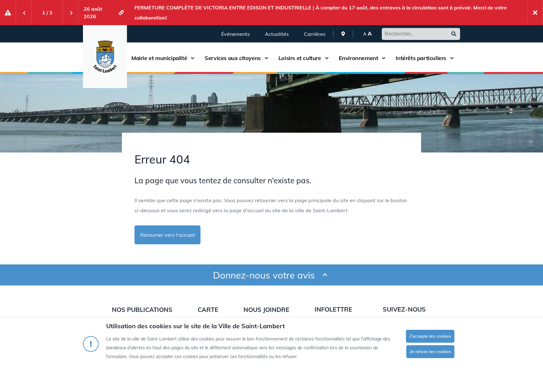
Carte (208, 309)
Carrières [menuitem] (315, 34)
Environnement (358, 58)
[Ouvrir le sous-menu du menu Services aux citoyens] (266, 58)
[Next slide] (71, 12)
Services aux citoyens (233, 58)
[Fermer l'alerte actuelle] (535, 12)
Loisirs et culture (299, 58)
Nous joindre (266, 309)
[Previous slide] (23, 12)
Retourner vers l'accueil (167, 235)
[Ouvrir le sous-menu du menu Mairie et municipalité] (192, 58)
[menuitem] (343, 33)
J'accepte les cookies (430, 336)
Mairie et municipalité (159, 58)
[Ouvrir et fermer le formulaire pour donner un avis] (325, 275)
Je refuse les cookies (430, 351)
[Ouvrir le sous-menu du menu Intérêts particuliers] (451, 58)
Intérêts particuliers (421, 58)
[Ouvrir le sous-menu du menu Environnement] (383, 58)
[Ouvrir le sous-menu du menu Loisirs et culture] (326, 58)
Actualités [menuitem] (277, 34)
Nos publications (142, 309)
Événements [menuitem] (235, 34)
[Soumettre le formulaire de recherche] (454, 34)
